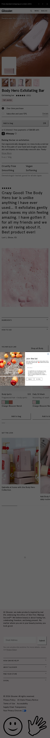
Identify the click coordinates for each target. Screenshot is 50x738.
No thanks (38, 379)
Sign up (29, 379)
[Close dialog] (48, 354)
